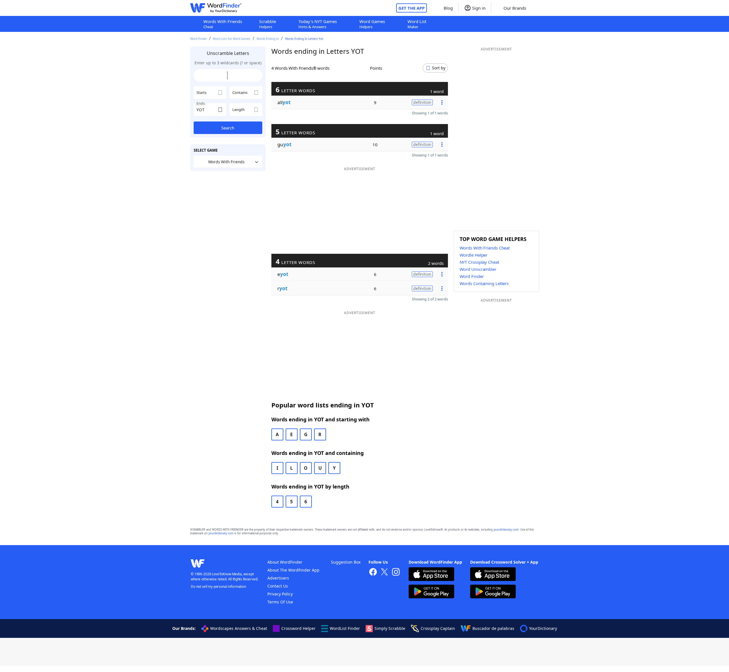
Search (227, 128)
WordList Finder (345, 628)
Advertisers (278, 578)
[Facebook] (373, 572)
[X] (384, 572)
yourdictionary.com (506, 529)
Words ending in (268, 38)
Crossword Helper (298, 628)
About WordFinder (284, 562)
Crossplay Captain (438, 628)
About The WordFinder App (293, 570)
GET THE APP (411, 8)
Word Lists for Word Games (231, 38)
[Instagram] (395, 572)
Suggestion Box (346, 562)
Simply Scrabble (389, 628)
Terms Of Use (280, 602)
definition (422, 102)
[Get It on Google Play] (431, 592)
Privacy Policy (280, 594)
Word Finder (198, 38)
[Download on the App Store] (431, 574)
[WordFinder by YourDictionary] (215, 8)
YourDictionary (543, 628)
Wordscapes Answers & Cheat (238, 628)
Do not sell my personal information (218, 586)
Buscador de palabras (493, 628)
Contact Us (277, 586)
